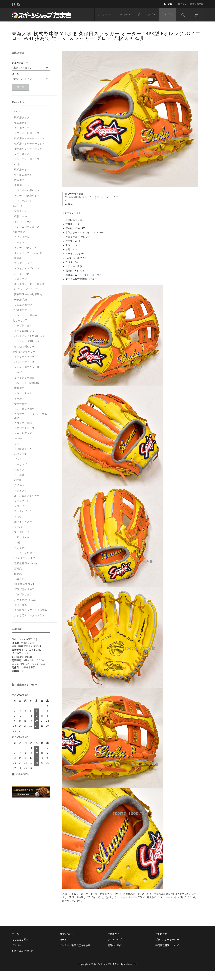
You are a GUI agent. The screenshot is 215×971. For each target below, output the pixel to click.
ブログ (166, 14)
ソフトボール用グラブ (26, 133)
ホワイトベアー (23, 521)
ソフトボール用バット (26, 190)
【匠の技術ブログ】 (24, 584)
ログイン (182, 4)
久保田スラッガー (24, 449)
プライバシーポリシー (167, 939)
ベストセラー (21, 579)
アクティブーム (23, 511)
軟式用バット (21, 180)
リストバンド (21, 279)
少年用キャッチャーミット (29, 149)
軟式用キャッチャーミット (29, 143)
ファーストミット (24, 154)
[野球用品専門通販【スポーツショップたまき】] (41, 14)
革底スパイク (21, 211)
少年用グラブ (21, 128)
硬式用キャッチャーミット (29, 138)
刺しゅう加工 (20, 320)
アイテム (103, 14)
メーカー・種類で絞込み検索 (75, 945)
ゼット (18, 459)
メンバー (16, 945)
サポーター (20, 403)
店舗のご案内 (115, 945)
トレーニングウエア (25, 247)
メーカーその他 (23, 553)
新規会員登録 (196, 4)
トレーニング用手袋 (25, 315)
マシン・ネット (23, 393)
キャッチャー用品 (24, 377)
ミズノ (18, 443)
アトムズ (19, 475)
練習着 (18, 258)
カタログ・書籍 (23, 423)
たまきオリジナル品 (24, 558)
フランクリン (21, 501)
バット (16, 164)
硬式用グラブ (21, 117)
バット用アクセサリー (26, 362)
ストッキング (21, 273)
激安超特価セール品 (25, 563)
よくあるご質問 (20, 939)
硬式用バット (21, 169)
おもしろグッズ (23, 433)
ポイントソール (23, 221)
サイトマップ (115, 939)
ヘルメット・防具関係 (26, 383)
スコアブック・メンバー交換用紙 (30, 416)
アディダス (20, 490)
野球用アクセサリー (24, 351)
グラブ (16, 112)
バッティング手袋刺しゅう (29, 336)
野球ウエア (19, 232)
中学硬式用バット (24, 175)
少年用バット (21, 185)
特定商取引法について (167, 945)
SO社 (17, 542)
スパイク (18, 206)
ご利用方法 (113, 934)
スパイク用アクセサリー (28, 367)
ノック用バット (23, 201)
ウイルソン (20, 485)
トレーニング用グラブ (26, 159)
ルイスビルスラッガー (26, 495)
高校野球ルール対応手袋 (28, 294)
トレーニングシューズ (26, 227)
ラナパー (19, 527)
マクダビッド (21, 532)
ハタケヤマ (20, 454)
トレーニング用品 (24, 409)
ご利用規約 (161, 934)
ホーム (15, 934)
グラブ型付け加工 (24, 589)
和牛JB (18, 480)
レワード (19, 506)
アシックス (20, 548)
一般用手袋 (20, 299)
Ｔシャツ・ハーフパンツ (28, 253)
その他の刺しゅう (24, 346)
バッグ (18, 372)
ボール (18, 398)
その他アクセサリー (25, 428)
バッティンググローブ (25, 289)
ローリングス (21, 464)
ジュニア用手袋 (23, 305)
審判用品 (19, 388)
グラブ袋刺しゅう (24, 331)
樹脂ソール (20, 216)
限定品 (18, 574)
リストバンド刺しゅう (26, 341)
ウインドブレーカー (25, 237)
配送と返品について (22, 951)
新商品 (18, 568)
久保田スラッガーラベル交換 (30, 610)
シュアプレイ (21, 469)
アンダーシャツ (23, 263)
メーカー (123, 14)
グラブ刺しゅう (23, 325)
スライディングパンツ (26, 268)
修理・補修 (20, 605)
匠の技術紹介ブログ (78, 197)
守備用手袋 (20, 310)
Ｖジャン (19, 242)
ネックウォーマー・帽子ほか (30, 284)
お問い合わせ (67, 934)
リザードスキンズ (24, 537)
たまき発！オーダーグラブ (104, 197)
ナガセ (18, 516)
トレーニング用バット (26, 195)
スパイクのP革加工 (25, 600)
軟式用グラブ (21, 123)
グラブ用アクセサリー (26, 357)
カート (63, 939)
